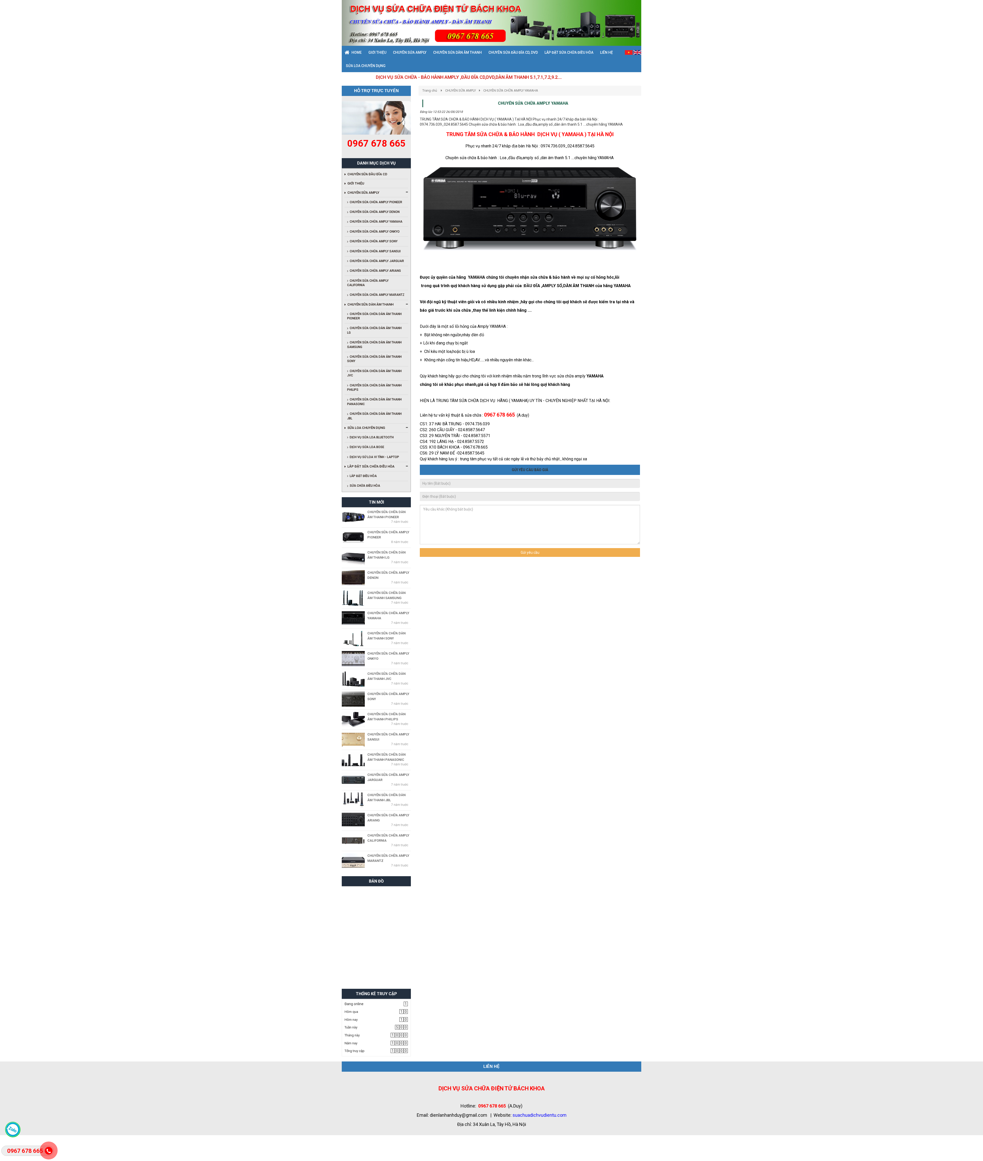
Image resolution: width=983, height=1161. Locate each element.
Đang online (354, 1004)
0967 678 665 (25, 1151)
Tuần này (351, 1027)
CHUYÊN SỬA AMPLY (460, 90)
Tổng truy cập (355, 1051)
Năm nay (351, 1043)
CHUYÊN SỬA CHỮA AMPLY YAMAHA (510, 90)
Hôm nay (351, 1020)
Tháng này (352, 1035)
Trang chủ (429, 90)
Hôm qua (351, 1012)
